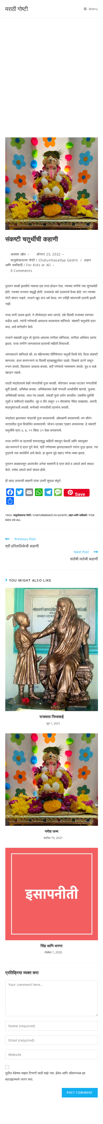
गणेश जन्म (51, 831)
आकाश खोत (18, 254)
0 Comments (21, 270)
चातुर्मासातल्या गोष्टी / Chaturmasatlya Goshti (44, 260)
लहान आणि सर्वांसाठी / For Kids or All (48, 262)
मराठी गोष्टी (16, 9)
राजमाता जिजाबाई (51, 716)
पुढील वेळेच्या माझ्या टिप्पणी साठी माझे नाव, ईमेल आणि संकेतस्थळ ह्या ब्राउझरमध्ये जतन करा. (45, 1076)
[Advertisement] (51, 71)
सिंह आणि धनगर (51, 945)
